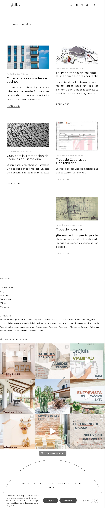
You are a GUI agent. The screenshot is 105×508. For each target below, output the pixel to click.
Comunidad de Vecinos (11, 323)
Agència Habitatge (9, 319)
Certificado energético (85, 319)
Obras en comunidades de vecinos (27, 80)
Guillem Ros (15, 74)
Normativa (6, 299)
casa (61, 319)
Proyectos (28, 483)
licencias (79, 323)
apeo (29, 319)
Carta (55, 319)
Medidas (5, 295)
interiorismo (63, 323)
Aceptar (50, 500)
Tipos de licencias (69, 229)
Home (14, 24)
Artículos (46, 483)
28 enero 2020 (27, 74)
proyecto (54, 327)
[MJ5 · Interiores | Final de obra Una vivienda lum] (17, 431)
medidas (88, 323)
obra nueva (14, 327)
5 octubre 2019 (77, 155)
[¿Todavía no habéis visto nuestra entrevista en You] (87, 396)
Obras (3, 303)
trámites (42, 330)
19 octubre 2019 (77, 68)
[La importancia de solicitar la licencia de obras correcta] (77, 55)
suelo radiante (20, 330)
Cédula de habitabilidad (33, 323)
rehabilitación (6, 330)
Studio (79, 483)
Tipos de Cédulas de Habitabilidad (71, 161)
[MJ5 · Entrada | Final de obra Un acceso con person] (52, 396)
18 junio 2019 (27, 151)
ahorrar (22, 319)
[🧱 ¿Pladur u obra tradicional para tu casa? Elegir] (52, 361)
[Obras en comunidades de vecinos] (28, 57)
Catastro (69, 319)
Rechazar (68, 500)
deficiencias (50, 323)
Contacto (52, 487)
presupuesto (42, 327)
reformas (95, 327)
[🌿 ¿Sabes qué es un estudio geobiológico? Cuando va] (87, 431)
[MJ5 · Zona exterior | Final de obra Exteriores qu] (17, 396)
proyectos (64, 327)
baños (48, 319)
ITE (2, 292)
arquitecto (38, 319)
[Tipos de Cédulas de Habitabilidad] (77, 136)
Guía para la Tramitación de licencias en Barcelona (28, 157)
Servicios (63, 483)
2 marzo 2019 (76, 225)
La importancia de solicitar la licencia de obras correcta (77, 74)
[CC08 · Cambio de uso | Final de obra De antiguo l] (52, 431)
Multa (96, 323)
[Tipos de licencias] (77, 208)
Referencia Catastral (79, 327)
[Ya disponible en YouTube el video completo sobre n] (87, 361)
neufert (4, 327)
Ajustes (85, 500)
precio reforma (27, 327)
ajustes (11, 505)
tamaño (32, 330)
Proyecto (5, 307)
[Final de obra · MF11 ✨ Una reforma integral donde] (17, 361)
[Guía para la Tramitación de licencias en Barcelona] (28, 135)
